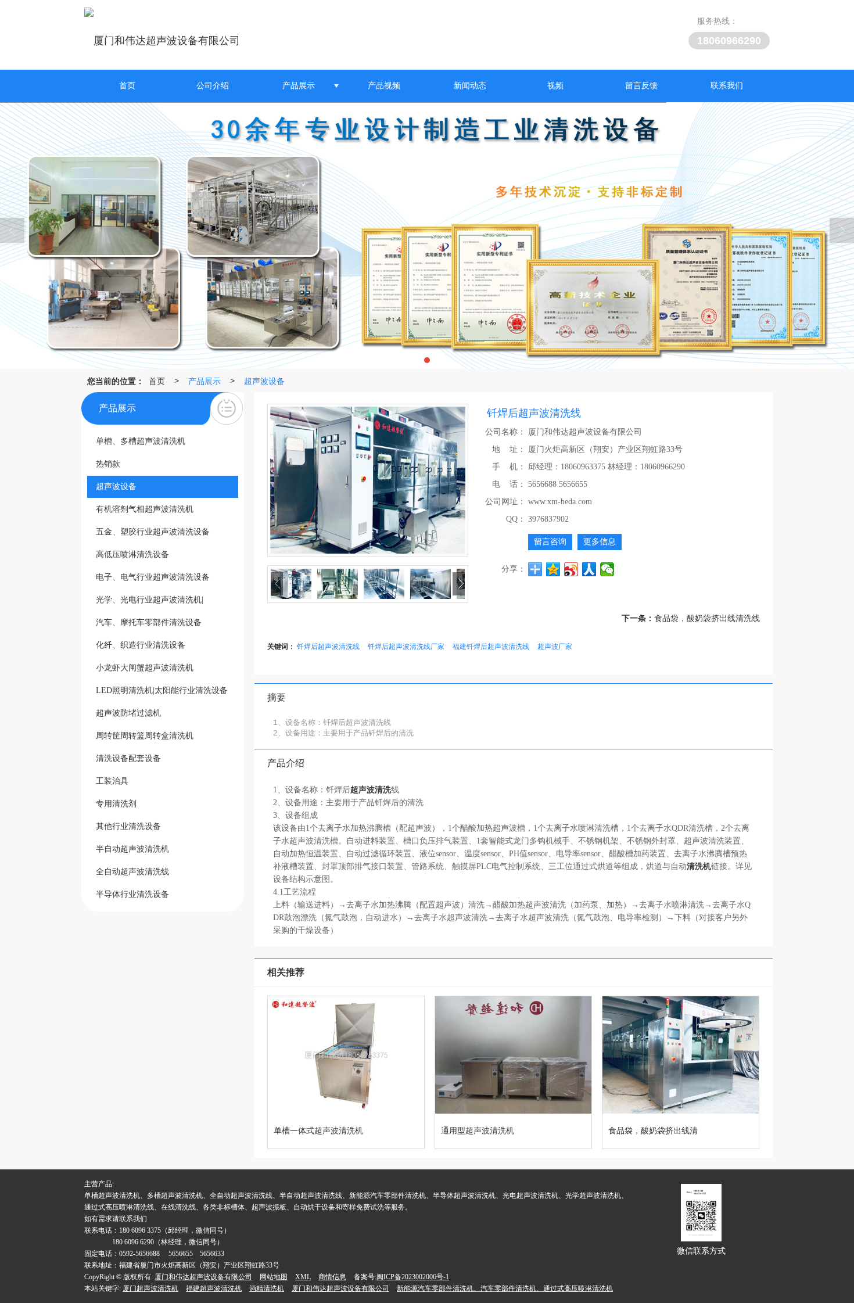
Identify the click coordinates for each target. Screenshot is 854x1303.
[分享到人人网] (589, 569)
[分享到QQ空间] (553, 569)
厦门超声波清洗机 (150, 1288)
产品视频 (384, 85)
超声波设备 (264, 380)
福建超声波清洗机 (214, 1288)
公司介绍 (212, 85)
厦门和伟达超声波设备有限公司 (203, 1277)
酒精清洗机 (266, 1288)
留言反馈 (641, 85)
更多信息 (599, 541)
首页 (127, 85)
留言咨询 (550, 541)
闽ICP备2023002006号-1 (412, 1277)
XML (303, 1277)
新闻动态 (470, 85)
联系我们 (727, 85)
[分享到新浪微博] (571, 569)
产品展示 (298, 85)
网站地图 (274, 1277)
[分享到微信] (607, 569)
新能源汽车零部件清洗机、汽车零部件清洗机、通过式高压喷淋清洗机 (505, 1288)
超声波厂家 (554, 646)
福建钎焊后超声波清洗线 (491, 646)
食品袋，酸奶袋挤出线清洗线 (707, 617)
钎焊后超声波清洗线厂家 (406, 646)
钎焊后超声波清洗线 (328, 646)
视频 (555, 85)
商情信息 (332, 1277)
